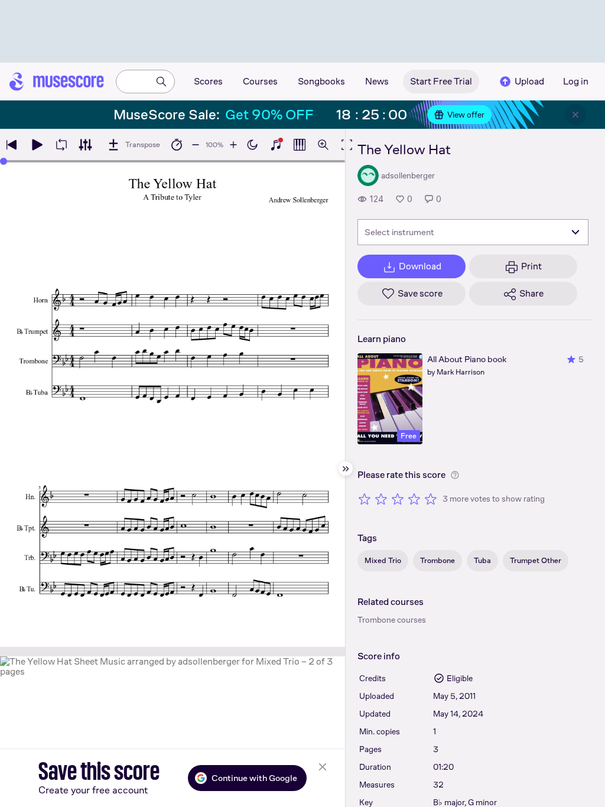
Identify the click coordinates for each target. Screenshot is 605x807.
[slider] (3, 161)
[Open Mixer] (85, 145)
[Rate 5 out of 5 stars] (431, 499)
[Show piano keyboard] (276, 145)
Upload (529, 81)
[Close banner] (575, 114)
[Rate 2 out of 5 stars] (381, 499)
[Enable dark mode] (252, 145)
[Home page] (56, 81)
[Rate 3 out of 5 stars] (398, 499)
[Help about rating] (455, 475)
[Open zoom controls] (323, 145)
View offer (465, 114)
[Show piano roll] (299, 145)
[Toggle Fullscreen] (347, 145)
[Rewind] (12, 145)
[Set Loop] (61, 145)
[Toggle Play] (37, 145)
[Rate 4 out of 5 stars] (414, 499)
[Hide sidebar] (346, 468)
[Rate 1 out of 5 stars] (364, 499)
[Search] (161, 81)
